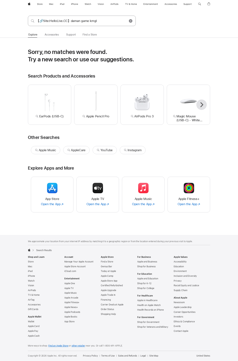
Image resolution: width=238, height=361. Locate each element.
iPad (30, 271)
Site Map (153, 355)
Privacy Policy (90, 355)
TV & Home (34, 295)
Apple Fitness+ (71, 302)
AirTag (31, 300)
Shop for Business (146, 266)
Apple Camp (107, 276)
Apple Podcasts (72, 312)
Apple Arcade (71, 297)
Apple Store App (109, 281)
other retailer (78, 345)
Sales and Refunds (127, 355)
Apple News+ (71, 307)
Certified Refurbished (112, 285)
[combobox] (82, 21)
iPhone (31, 276)
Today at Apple (108, 271)
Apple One (69, 283)
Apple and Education (147, 278)
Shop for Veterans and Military (152, 327)
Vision (31, 285)
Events (177, 326)
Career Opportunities (184, 312)
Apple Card (33, 326)
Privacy (178, 281)
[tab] (32, 34)
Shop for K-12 (144, 283)
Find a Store (107, 261)
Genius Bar (106, 266)
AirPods (32, 290)
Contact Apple (181, 331)
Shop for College (145, 288)
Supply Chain (180, 290)
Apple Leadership (183, 307)
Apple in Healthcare (147, 300)
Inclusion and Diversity (185, 276)
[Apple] (29, 250)
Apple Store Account (75, 266)
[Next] (201, 105)
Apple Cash (34, 336)
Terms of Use (108, 355)
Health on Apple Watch (148, 305)
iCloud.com (70, 271)
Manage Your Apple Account (78, 261)
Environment (180, 271)
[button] (199, 4)
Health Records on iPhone (150, 310)
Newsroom (179, 302)
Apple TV (69, 288)
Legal (143, 355)
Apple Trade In (108, 295)
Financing (106, 300)
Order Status (107, 309)
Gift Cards (33, 309)
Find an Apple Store (58, 345)
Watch (31, 281)
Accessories (34, 304)
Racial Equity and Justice (186, 285)
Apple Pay (33, 331)
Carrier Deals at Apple (112, 304)
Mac (30, 266)
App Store (69, 321)
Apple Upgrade (108, 290)
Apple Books (70, 316)
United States (203, 355)
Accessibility (180, 261)
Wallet (31, 321)
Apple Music (70, 293)
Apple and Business (147, 261)
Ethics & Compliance (184, 321)
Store (30, 261)
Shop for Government (148, 322)
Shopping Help (108, 314)
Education (179, 266)
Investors (178, 316)
